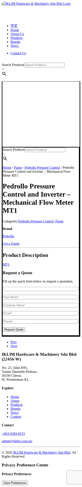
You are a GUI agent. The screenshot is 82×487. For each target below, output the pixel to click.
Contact (15, 416)
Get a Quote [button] (11, 243)
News (14, 46)
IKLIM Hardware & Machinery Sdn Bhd (41, 452)
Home (14, 30)
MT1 (6, 264)
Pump (18, 167)
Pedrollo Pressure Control (42, 167)
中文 (13, 26)
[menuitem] (45, 25)
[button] (40, 145)
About (14, 401)
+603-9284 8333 (13, 433)
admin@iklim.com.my (17, 441)
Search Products (13, 65)
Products (16, 38)
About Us (17, 34)
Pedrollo (8, 236)
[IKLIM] (41, 10)
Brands (15, 42)
